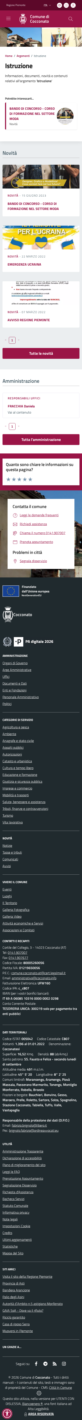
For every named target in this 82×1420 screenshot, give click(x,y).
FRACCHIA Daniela (21, 406)
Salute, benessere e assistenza (24, 801)
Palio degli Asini (13, 1296)
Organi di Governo (15, 663)
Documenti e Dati (15, 683)
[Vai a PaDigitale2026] (28, 641)
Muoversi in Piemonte (18, 1330)
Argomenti (23, 55)
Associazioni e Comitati (18, 930)
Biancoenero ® (32, 1403)
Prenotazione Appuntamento (23, 1178)
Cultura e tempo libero (18, 767)
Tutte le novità (41, 353)
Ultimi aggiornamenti (17, 1239)
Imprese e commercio (17, 788)
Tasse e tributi (12, 852)
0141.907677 (18, 957)
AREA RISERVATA (41, 1413)
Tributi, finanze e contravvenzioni (25, 808)
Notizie (7, 845)
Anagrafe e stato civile (18, 740)
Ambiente (9, 733)
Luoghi (7, 896)
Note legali (10, 1219)
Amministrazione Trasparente (23, 1151)
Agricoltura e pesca (16, 727)
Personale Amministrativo (21, 696)
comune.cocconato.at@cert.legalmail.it (38, 972)
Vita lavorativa (13, 822)
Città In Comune (60, 1387)
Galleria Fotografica (16, 909)
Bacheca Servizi (13, 1198)
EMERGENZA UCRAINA (24, 264)
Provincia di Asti (14, 1283)
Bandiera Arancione (16, 1290)
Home (8, 55)
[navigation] (8, 18)
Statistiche (10, 1246)
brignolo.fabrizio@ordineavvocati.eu (33, 1130)
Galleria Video (12, 916)
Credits (7, 1232)
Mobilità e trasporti (16, 795)
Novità (13, 195)
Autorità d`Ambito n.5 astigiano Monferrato (33, 1303)
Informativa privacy (16, 1212)
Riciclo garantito (14, 1317)
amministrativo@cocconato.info (34, 978)
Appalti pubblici (13, 747)
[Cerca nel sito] (71, 19)
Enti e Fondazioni (14, 690)
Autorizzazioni (12, 754)
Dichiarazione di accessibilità (22, 1158)
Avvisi (7, 865)
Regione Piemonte (15, 5)
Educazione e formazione (20, 774)
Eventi (7, 889)
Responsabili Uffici (24, 398)
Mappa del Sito (13, 1253)
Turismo (8, 815)
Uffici (6, 676)
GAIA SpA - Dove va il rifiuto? (23, 1310)
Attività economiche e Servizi (23, 923)
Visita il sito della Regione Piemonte (27, 1276)
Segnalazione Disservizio (20, 1185)
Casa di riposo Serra (16, 1324)
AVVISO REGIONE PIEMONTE (29, 319)
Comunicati (10, 859)
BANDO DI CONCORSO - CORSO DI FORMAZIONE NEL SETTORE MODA (32, 113)
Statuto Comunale (15, 1205)
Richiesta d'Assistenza (18, 1192)
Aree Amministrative (17, 669)
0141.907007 (17, 952)
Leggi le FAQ (11, 1171)
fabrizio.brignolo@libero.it (29, 1125)
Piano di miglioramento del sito (24, 1164)
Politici (7, 703)
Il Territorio (10, 902)
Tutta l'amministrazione (41, 439)
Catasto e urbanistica (17, 761)
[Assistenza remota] (39, 1392)
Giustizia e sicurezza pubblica (22, 781)
